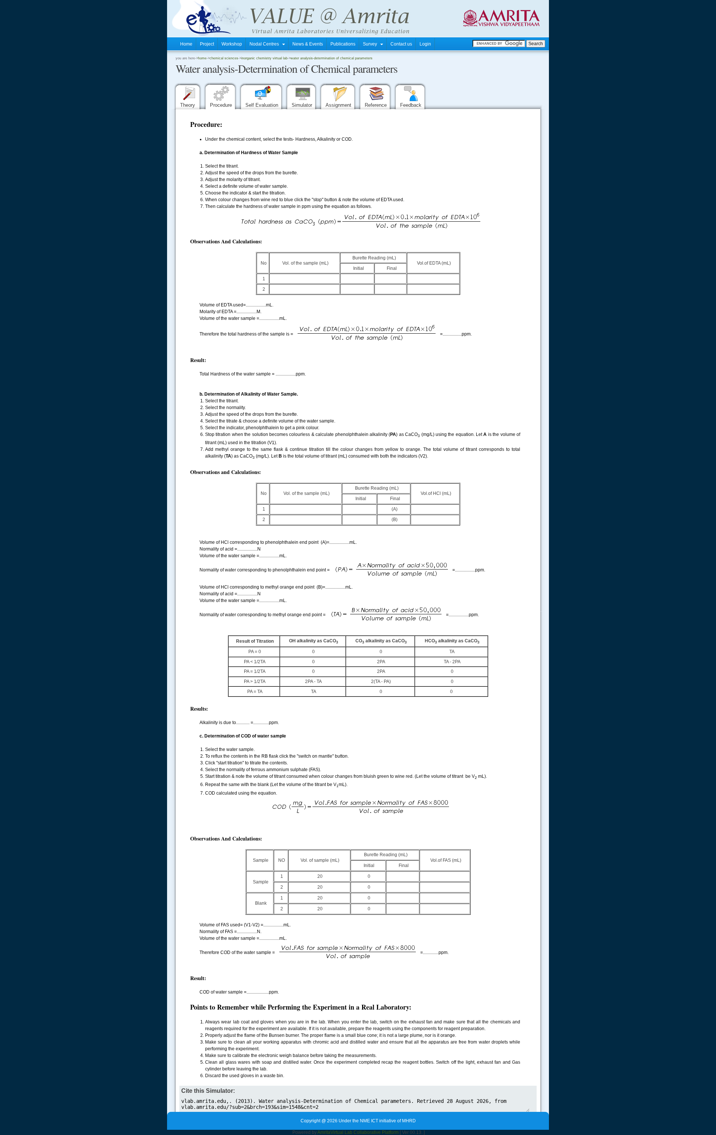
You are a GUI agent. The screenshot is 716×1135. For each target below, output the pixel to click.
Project (207, 44)
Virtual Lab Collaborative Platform (364, 1132)
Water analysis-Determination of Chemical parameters (332, 58)
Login (425, 44)
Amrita (323, 1132)
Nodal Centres (265, 44)
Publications (342, 44)
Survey (371, 44)
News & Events (307, 44)
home (202, 58)
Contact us (401, 44)
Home (186, 44)
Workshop (232, 44)
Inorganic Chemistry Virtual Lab (264, 58)
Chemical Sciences (224, 58)
